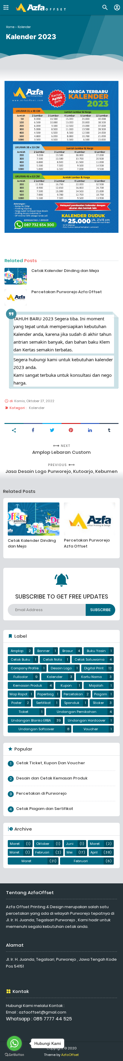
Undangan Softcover (36, 729)
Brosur (67, 650)
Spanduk (71, 702)
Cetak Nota (52, 659)
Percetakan (73, 694)
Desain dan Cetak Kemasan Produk (51, 778)
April (94, 852)
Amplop (17, 650)
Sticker (98, 702)
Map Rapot (18, 694)
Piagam (100, 694)
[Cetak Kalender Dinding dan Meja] (15, 276)
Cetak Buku (20, 659)
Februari (42, 852)
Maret (15, 843)
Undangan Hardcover (86, 720)
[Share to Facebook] (33, 429)
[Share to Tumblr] (109, 429)
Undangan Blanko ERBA (31, 720)
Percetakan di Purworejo (41, 793)
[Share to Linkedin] (90, 429)
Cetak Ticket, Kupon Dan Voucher (50, 763)
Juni (69, 843)
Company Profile (25, 668)
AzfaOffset (70, 1054)
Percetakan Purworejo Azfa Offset (66, 292)
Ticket (23, 711)
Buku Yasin (96, 650)
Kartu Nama (91, 676)
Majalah (96, 685)
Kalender (36, 407)
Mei (70, 852)
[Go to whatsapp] (14, 1043)
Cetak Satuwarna (89, 659)
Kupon (66, 685)
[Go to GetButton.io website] (14, 1055)
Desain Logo (61, 668)
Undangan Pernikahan (76, 711)
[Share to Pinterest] (71, 429)
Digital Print (94, 668)
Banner (43, 650)
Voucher (91, 729)
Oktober (42, 843)
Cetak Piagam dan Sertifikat (44, 808)
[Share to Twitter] (51, 429)
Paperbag (45, 694)
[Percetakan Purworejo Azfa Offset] (15, 297)
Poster (16, 702)
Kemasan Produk (27, 685)
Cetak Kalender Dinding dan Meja (65, 270)
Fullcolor (20, 676)
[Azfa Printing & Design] (41, 7)
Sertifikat (43, 702)
